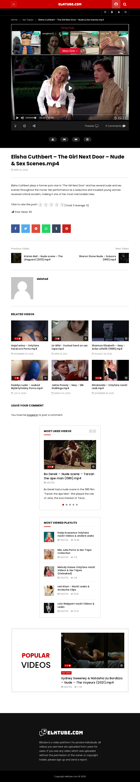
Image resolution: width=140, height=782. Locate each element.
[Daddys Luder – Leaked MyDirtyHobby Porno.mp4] (29, 370)
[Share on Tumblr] (56, 228)
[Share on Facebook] (15, 228)
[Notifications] (111, 12)
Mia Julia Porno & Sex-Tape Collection (75, 551)
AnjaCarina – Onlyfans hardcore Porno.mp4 (25, 347)
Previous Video (20, 248)
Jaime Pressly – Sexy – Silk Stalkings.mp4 (68, 386)
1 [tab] (63, 505)
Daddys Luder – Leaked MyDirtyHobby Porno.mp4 (27, 386)
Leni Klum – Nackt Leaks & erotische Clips (73, 588)
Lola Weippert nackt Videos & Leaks (76, 605)
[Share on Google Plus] (36, 228)
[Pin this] (66, 228)
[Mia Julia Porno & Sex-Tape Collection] (49, 554)
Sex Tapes (28, 19)
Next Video (122, 248)
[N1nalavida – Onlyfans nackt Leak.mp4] (110, 370)
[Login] (118, 12)
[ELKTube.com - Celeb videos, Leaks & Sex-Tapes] (70, 4)
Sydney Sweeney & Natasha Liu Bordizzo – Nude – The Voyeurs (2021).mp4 (92, 680)
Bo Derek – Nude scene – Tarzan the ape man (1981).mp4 (69, 476)
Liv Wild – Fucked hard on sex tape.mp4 (70, 347)
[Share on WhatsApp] (46, 228)
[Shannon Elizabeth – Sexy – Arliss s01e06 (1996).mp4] (110, 330)
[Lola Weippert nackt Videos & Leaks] (49, 608)
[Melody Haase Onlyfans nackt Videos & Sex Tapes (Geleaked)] (49, 571)
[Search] (124, 4)
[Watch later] (105, 12)
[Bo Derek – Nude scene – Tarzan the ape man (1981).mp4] (70, 454)
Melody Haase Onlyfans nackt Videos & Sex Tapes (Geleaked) (76, 570)
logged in (32, 415)
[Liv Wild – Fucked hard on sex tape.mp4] (70, 330)
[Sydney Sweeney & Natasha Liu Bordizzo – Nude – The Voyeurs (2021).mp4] (92, 650)
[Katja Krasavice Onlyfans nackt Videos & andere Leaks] (49, 537)
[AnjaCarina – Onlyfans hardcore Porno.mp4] (29, 330)
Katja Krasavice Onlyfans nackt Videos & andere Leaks (76, 534)
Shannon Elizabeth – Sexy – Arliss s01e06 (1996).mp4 (108, 347)
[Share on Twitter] (25, 228)
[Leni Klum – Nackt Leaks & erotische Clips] (49, 591)
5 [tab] (77, 505)
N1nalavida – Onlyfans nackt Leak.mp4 (109, 386)
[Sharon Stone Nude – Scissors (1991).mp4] (124, 258)
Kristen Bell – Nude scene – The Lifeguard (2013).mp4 (43, 258)
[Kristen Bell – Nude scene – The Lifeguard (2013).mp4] (16, 258)
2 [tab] (66, 505)
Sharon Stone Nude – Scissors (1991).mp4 (97, 258)
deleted (42, 279)
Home (14, 19)
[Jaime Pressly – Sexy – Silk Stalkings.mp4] (70, 370)
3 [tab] (70, 505)
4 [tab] (73, 505)
